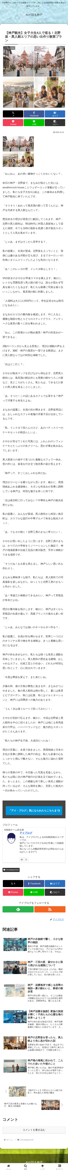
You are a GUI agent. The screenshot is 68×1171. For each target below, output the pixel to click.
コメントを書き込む (34, 1129)
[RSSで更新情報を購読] (26, 859)
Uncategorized (12, 870)
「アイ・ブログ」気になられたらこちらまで (34, 810)
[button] (55, 122)
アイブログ (26, 833)
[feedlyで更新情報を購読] (22, 859)
